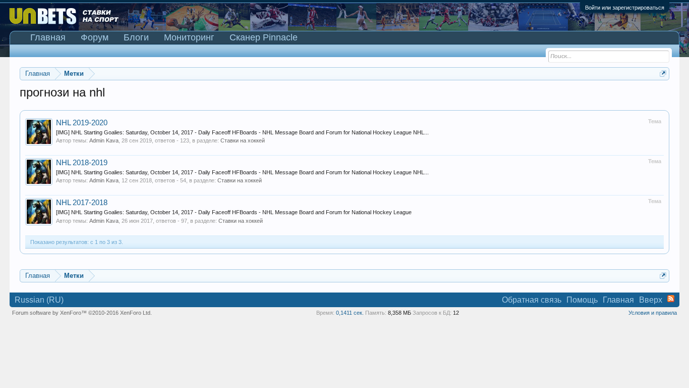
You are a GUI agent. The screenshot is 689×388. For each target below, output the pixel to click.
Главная (48, 37)
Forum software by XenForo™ (82, 313)
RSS (670, 298)
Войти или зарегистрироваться (624, 8)
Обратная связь (531, 300)
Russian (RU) (39, 300)
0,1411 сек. (350, 313)
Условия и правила (652, 313)
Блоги (136, 37)
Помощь (582, 300)
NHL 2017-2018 (81, 203)
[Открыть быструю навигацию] (663, 73)
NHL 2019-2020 (81, 123)
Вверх (650, 300)
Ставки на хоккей (242, 140)
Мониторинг (189, 37)
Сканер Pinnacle (263, 37)
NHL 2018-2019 (81, 163)
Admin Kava (104, 140)
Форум (94, 37)
